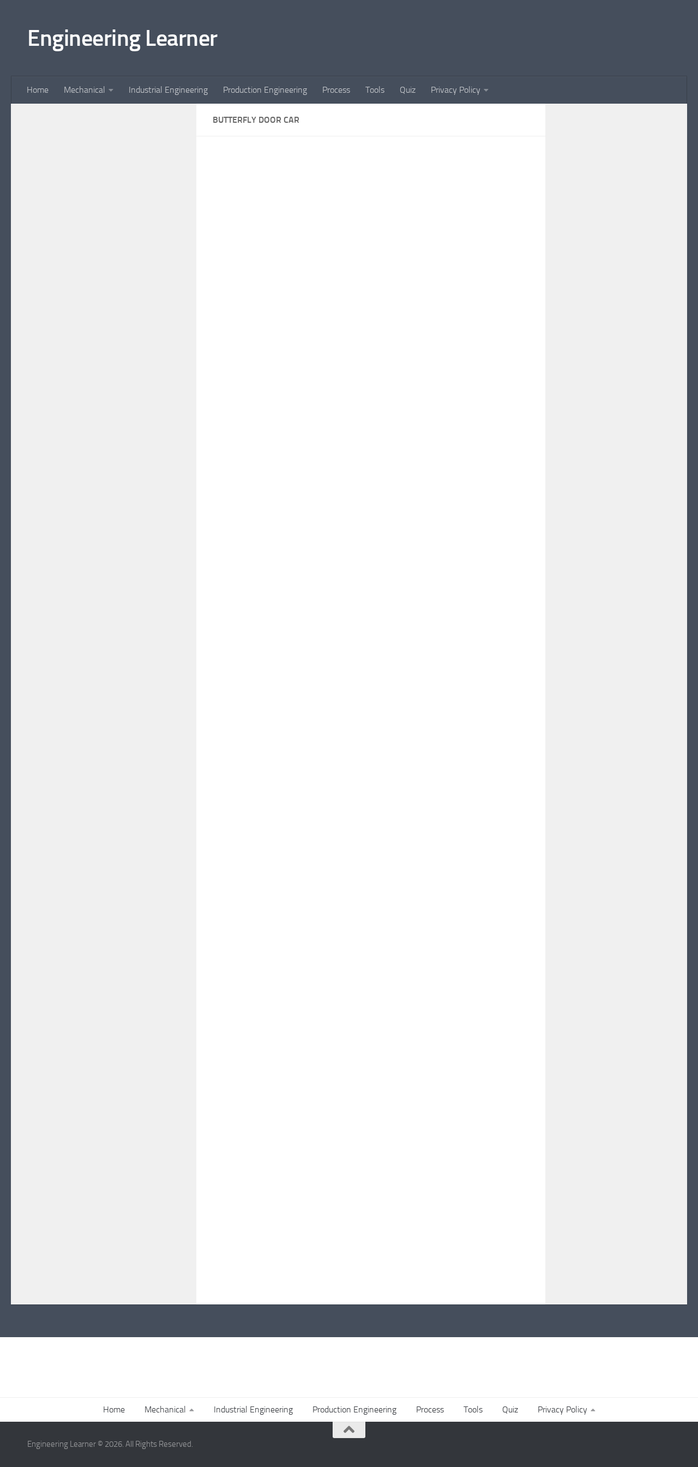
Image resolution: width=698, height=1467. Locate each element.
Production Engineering (265, 90)
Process (336, 90)
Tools (374, 90)
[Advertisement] (103, 311)
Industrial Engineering (168, 90)
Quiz (408, 90)
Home (38, 90)
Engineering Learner (122, 38)
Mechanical (84, 90)
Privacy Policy (455, 90)
